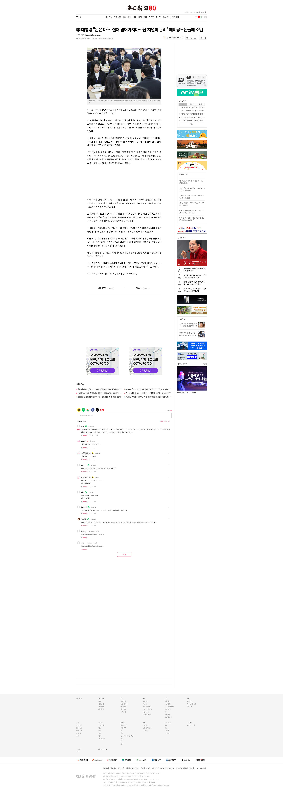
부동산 (145, 704)
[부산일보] (171, 760)
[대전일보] (156, 760)
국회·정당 (123, 706)
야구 (99, 728)
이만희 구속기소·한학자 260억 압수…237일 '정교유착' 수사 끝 (188, 325)
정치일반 (123, 701)
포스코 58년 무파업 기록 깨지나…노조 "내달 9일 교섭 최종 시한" (200, 120)
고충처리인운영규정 (132, 768)
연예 (144, 722)
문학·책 (78, 733)
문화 (145, 17)
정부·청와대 (124, 704)
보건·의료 (168, 709)
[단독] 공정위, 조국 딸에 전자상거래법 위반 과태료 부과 (195, 269)
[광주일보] (141, 760)
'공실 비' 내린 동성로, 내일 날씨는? (188, 392)
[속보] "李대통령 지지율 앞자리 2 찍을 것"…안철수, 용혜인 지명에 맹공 (192, 211)
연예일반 (145, 725)
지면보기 (186, 12)
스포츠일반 (101, 725)
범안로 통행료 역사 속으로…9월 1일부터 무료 (195, 107)
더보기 (205, 364)
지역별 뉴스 (168, 717)
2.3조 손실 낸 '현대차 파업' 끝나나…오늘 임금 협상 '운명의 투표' (200, 117)
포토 (166, 728)
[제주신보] (200, 760)
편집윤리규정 (169, 768)
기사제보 (192, 12)
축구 (99, 730)
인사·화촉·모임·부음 (126, 736)
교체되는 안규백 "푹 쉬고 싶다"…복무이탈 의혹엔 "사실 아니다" (103, 393)
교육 (166, 712)
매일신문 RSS (102, 749)
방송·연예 (166, 17)
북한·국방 (123, 709)
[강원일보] (97, 760)
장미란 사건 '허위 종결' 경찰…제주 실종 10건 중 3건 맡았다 (188, 334)
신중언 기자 (80, 35)
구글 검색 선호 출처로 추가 (173, 38)
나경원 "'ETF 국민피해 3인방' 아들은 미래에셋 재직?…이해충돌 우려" (202, 114)
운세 (121, 744)
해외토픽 (189, 706)
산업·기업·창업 (147, 709)
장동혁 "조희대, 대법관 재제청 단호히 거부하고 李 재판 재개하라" (151, 389)
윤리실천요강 (193, 768)
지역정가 (123, 712)
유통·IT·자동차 (147, 714)
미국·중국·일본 (191, 704)
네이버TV (105, 288)
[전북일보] (186, 760)
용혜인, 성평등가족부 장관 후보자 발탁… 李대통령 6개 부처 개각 (194, 283)
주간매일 (175, 17)
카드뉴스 (167, 733)
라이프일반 (123, 725)
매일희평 (101, 709)
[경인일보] (126, 760)
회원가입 (203, 12)
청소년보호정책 (145, 768)
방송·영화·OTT (147, 728)
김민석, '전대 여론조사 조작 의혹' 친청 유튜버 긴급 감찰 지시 (149, 397)
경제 (129, 17)
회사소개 (106, 768)
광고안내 (113, 768)
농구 (99, 733)
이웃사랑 (167, 714)
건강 (121, 733)
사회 (134, 17)
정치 (124, 17)
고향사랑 (79, 749)
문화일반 (79, 725)
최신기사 (109, 17)
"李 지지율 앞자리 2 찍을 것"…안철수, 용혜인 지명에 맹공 (148, 393)
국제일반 (189, 701)
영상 (166, 725)
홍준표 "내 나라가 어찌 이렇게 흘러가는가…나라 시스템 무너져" (195, 263)
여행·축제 (123, 728)
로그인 (198, 12)
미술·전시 (79, 730)
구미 (77, 752)
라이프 (158, 17)
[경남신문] (112, 760)
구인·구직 (146, 712)
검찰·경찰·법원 (169, 706)
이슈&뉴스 (182, 319)
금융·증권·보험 (147, 706)
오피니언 (117, 17)
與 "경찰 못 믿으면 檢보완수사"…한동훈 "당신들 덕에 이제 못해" (195, 290)
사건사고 (167, 704)
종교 (77, 736)
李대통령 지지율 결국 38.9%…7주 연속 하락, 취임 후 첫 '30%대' (102, 397)
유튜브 (142, 288)
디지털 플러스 (182, 363)
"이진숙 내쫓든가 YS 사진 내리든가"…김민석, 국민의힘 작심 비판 (195, 276)
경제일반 (145, 701)
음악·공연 (79, 728)
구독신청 (121, 768)
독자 (121, 738)
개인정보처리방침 (158, 768)
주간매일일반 (191, 725)
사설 (99, 701)
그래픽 (167, 730)
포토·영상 (168, 722)
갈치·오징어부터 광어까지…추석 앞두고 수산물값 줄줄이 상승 (199, 110)
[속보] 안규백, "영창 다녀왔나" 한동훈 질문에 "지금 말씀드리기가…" (104, 389)
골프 (99, 736)
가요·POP (145, 730)
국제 (140, 17)
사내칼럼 (101, 704)
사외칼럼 (101, 706)
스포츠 (151, 17)
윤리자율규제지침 (182, 768)
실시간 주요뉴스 (183, 174)
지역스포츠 (101, 738)
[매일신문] (82, 760)
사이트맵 (203, 768)
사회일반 (167, 701)
